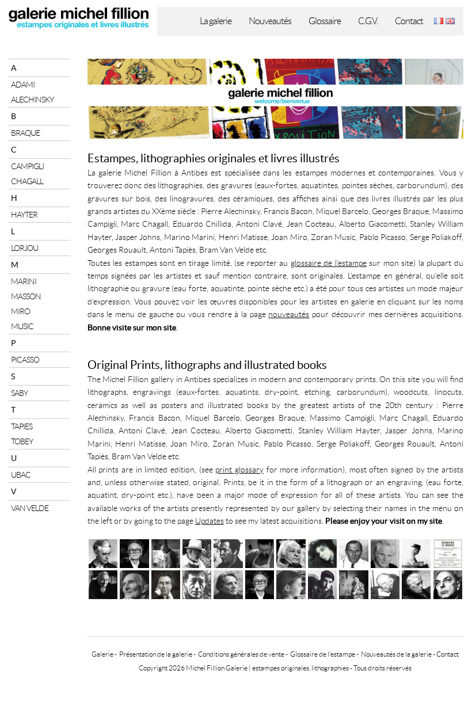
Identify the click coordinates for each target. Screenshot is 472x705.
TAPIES (21, 426)
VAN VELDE (29, 508)
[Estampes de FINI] (322, 552)
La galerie (215, 21)
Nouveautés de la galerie (396, 654)
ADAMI (23, 84)
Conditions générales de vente (241, 654)
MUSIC (22, 326)
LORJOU (24, 248)
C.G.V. (368, 21)
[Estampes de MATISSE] (196, 552)
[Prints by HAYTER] (228, 583)
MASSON (26, 296)
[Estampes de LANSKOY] (165, 552)
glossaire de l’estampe (329, 263)
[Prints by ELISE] (290, 583)
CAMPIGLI (27, 166)
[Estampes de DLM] (447, 552)
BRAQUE (25, 133)
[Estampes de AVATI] (385, 552)
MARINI (23, 281)
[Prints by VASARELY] (259, 583)
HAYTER (24, 214)
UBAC (21, 474)
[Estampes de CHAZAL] (416, 552)
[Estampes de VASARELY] (134, 552)
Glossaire (325, 21)
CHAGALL (27, 181)
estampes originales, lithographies (300, 668)
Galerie (102, 654)
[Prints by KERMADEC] (385, 583)
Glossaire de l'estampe (322, 654)
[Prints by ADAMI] (322, 583)
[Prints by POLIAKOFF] (353, 583)
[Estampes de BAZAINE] (103, 552)
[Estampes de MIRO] (353, 552)
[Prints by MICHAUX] (447, 583)
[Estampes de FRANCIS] (290, 552)
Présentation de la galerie (155, 654)
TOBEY (22, 441)
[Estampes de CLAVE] (228, 552)
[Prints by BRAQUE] (416, 583)
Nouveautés (270, 21)
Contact (409, 21)
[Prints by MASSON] (103, 583)
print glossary (239, 469)
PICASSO (25, 359)
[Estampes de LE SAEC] (259, 552)
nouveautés (288, 314)
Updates (209, 520)
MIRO (20, 311)
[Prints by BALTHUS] (134, 583)
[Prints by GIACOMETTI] (196, 583)
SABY (19, 393)
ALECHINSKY (32, 99)
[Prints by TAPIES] (165, 583)
